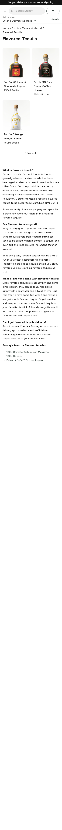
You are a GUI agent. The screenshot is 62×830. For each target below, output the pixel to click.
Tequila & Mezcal (32, 28)
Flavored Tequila (12, 32)
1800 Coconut (15, 355)
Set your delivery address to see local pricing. (31, 2)
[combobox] (29, 11)
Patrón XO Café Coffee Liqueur (25, 360)
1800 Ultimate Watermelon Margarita (27, 351)
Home (6, 28)
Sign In (55, 19)
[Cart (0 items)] (52, 11)
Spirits (16, 28)
